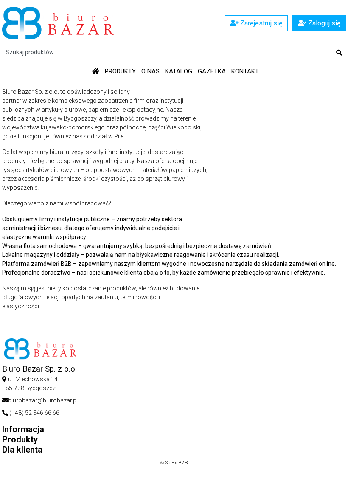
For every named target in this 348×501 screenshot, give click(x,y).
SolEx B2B (176, 463)
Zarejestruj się (260, 23)
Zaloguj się (323, 23)
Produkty (120, 71)
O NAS (150, 71)
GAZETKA (212, 71)
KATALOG (178, 71)
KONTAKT (245, 71)
